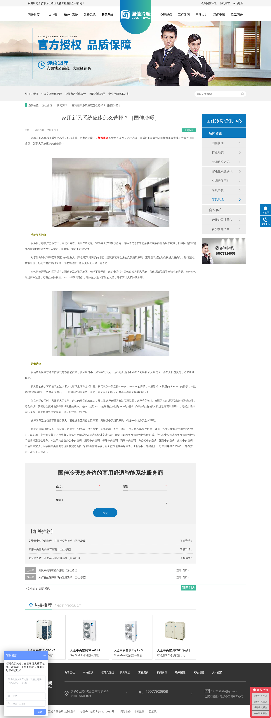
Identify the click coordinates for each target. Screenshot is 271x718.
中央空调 (51, 14)
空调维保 (166, 14)
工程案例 (184, 14)
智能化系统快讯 (222, 171)
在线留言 (225, 3)
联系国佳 (237, 14)
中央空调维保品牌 (51, 93)
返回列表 (189, 130)
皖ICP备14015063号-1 (104, 711)
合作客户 (215, 209)
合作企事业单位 (222, 219)
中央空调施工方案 (118, 93)
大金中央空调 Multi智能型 (135, 650)
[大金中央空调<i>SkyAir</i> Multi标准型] (88, 630)
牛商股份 (139, 711)
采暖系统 (90, 14)
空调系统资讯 (221, 162)
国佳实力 (201, 14)
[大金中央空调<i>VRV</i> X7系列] (45, 630)
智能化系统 (70, 14)
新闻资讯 (219, 14)
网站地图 (238, 3)
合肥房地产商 (221, 229)
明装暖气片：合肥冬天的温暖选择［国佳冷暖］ (56, 558)
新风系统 (107, 14)
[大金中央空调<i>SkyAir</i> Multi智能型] (132, 630)
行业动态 (218, 152)
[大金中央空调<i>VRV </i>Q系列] (175, 630)
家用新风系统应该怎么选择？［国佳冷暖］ (96, 105)
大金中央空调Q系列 (173, 650)
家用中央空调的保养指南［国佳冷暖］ (50, 549)
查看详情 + (182, 570)
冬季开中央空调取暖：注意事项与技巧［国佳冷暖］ (58, 540)
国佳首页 (34, 14)
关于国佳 (70, 672)
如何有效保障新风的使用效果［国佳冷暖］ (63, 577)
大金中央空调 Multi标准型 (91, 650)
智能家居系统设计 (75, 93)
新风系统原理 (97, 93)
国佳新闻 (218, 143)
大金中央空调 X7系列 (44, 650)
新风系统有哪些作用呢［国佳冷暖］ (59, 570)
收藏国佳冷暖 (209, 3)
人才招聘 (217, 672)
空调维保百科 (221, 180)
